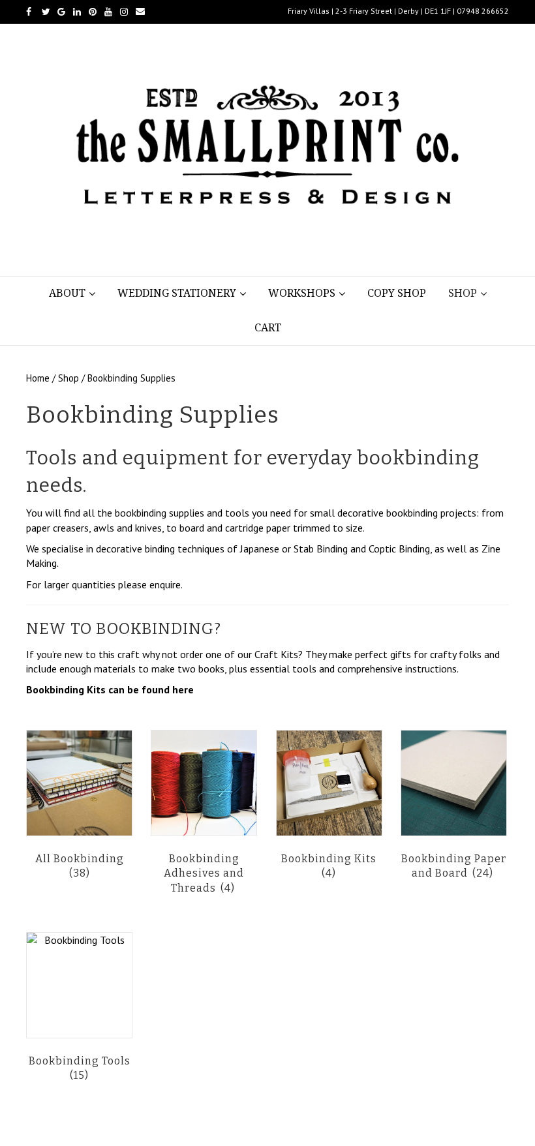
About (67, 293)
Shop (462, 293)
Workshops (301, 293)
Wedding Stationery (176, 293)
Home (38, 378)
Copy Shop (396, 293)
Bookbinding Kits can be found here (110, 689)
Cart (267, 328)
